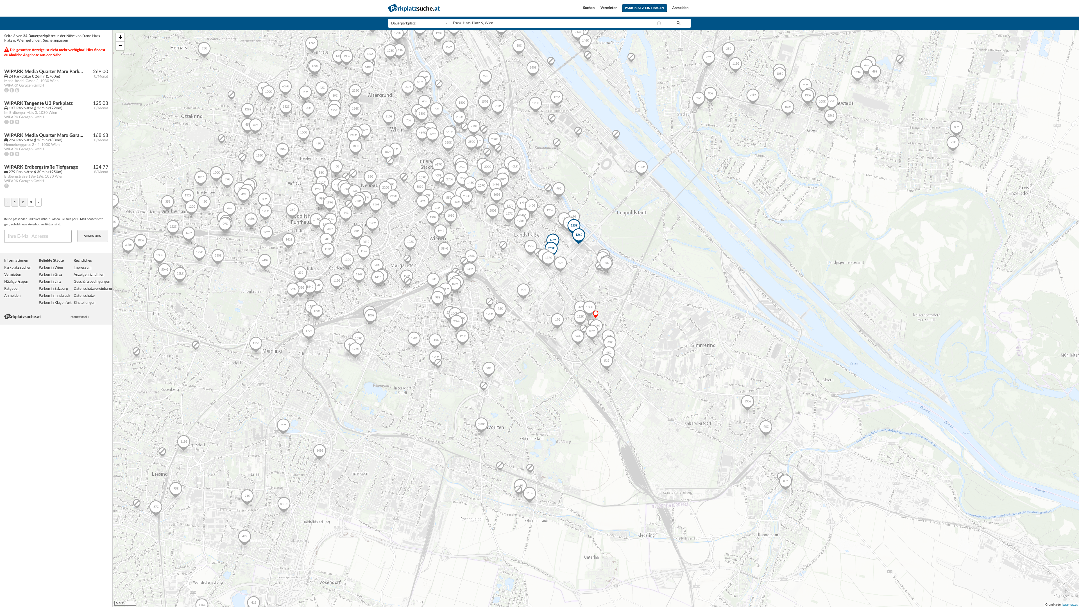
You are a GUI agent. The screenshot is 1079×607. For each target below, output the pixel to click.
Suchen (589, 8)
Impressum (83, 267)
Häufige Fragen (16, 282)
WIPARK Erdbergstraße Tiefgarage (41, 167)
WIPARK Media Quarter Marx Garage (44, 135)
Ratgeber (11, 289)
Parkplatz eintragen (644, 8)
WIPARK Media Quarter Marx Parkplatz (44, 71)
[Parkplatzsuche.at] (93, 316)
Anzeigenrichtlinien (89, 275)
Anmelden (680, 8)
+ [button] (120, 37)
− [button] (120, 45)
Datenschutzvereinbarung (94, 289)
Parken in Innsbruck (54, 296)
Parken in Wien (51, 267)
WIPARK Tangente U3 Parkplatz (38, 103)
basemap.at (1070, 604)
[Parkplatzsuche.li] (106, 316)
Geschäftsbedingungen (92, 282)
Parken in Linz (50, 282)
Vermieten (609, 8)
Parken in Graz (50, 275)
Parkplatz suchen (17, 267)
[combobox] (558, 23)
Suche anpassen (55, 40)
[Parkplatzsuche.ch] (100, 316)
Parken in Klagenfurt (55, 303)
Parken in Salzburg (53, 289)
